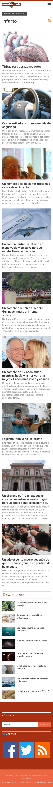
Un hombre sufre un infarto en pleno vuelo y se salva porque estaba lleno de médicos (22, 247)
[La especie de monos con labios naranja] (8, 606)
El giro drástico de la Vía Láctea (32, 640)
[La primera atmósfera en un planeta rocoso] (8, 657)
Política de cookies (18, 782)
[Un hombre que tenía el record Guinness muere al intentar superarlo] (26, 288)
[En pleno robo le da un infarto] (26, 418)
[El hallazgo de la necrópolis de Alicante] (8, 669)
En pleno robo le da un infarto (22, 439)
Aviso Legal (6, 782)
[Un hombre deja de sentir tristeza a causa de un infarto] (26, 163)
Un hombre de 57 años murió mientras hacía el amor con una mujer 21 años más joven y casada (25, 375)
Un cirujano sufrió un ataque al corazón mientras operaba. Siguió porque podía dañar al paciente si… (25, 499)
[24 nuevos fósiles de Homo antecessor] (8, 619)
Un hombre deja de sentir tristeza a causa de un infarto (26, 185)
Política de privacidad (35, 782)
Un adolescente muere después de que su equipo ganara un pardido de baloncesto (26, 563)
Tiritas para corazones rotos (22, 66)
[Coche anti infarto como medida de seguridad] (26, 103)
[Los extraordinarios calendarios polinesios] (8, 682)
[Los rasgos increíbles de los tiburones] (8, 631)
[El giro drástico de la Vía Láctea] (8, 644)
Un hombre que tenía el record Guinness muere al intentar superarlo (22, 311)
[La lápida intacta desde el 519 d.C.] (8, 694)
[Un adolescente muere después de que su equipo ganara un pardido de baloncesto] (26, 539)
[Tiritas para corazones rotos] (26, 46)
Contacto (47, 782)
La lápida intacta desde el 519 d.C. (33, 691)
